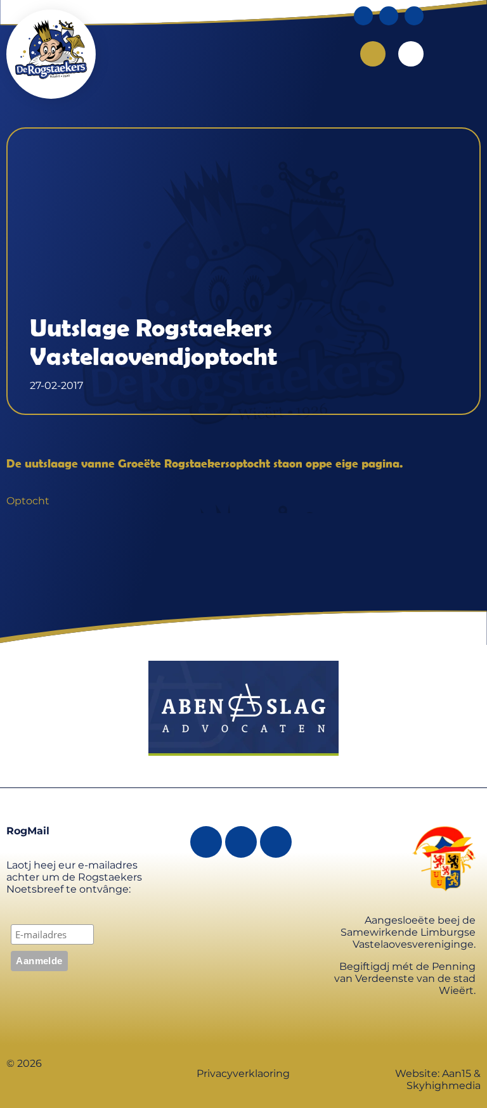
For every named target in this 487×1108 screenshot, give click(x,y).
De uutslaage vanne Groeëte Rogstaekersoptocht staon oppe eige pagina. (204, 462)
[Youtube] (414, 15)
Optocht (27, 501)
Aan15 (456, 1073)
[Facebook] (363, 15)
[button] (411, 54)
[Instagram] (388, 15)
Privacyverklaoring (243, 1073)
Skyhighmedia (443, 1085)
